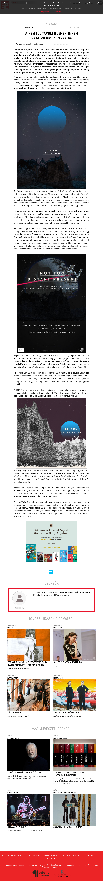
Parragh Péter (12, 678)
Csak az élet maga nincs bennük (67, 662)
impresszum (56, 856)
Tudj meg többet (56, 12)
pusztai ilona (58, 678)
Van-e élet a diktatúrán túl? (66, 712)
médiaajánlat (43, 856)
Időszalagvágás (14, 712)
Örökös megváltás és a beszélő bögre (24, 772)
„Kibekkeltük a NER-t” (16, 827)
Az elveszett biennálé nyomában (68, 827)
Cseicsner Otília (13, 738)
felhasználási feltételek (76, 856)
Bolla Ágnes (57, 628)
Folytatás (45, 12)
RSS (3, 856)
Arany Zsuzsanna (60, 738)
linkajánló (16, 856)
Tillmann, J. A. (28, 27)
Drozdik (10, 628)
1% (8, 856)
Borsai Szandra (70, 793)
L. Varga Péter (12, 793)
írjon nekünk (29, 856)
